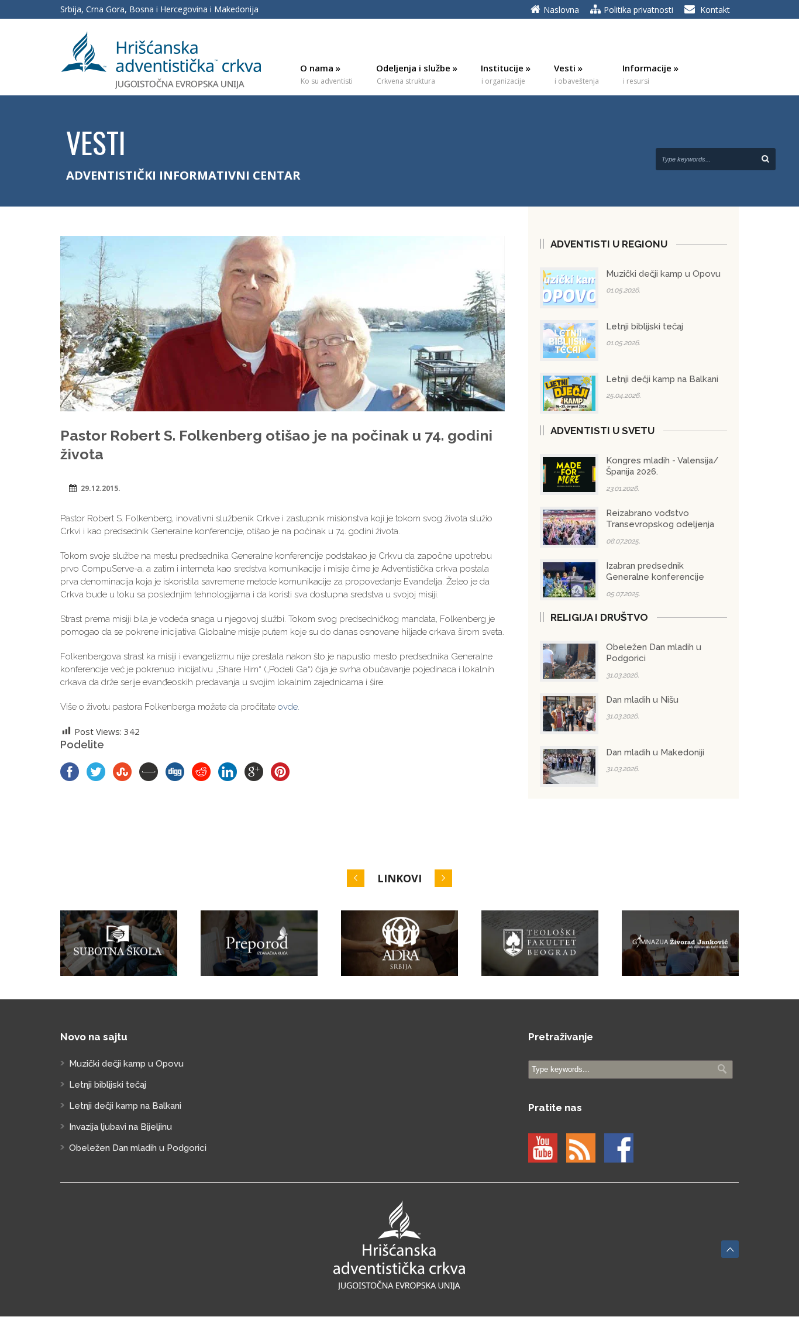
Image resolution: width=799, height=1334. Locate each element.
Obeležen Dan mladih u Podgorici (137, 1148)
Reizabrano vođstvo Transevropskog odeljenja (660, 519)
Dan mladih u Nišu (642, 699)
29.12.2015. (100, 488)
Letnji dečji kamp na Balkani (662, 379)
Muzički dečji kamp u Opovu (663, 274)
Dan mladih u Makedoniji (655, 752)
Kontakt (715, 9)
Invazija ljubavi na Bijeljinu (120, 1127)
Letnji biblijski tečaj (644, 326)
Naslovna (561, 9)
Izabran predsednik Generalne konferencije (655, 572)
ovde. (288, 707)
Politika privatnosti (638, 9)
